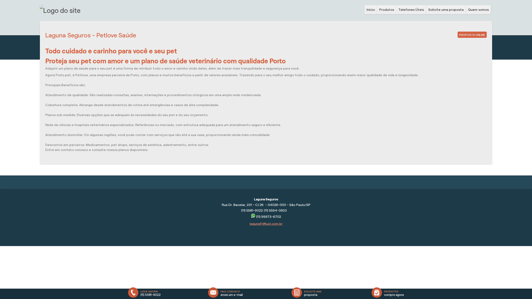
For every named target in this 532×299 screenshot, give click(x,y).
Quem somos (478, 9)
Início (371, 9)
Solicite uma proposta (446, 9)
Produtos (386, 9)
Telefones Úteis (411, 9)
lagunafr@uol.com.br (266, 223)
